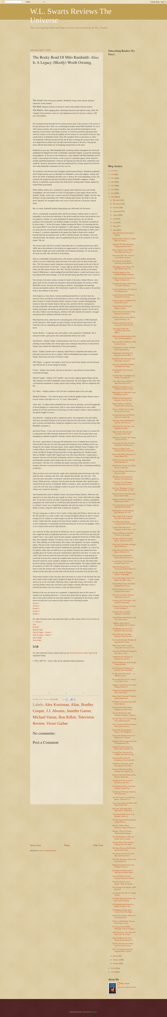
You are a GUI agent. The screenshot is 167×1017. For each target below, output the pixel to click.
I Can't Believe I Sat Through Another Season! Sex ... (122, 562)
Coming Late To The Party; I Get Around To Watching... (123, 601)
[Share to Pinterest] (74, 699)
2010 (113, 972)
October (116, 208)
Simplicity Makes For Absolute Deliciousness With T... (123, 500)
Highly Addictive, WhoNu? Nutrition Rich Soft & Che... (123, 405)
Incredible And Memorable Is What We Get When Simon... (123, 871)
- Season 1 (37, 622)
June (115, 222)
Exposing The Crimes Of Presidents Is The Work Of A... (123, 759)
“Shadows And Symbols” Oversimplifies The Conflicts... (124, 624)
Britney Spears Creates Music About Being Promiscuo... (122, 251)
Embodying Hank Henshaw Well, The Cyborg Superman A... (124, 337)
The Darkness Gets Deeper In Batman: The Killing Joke (122, 478)
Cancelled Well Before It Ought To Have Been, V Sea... (124, 652)
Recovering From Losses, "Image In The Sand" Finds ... (124, 680)
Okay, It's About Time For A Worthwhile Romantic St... (122, 939)
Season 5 (36, 614)
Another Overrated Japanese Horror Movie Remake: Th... (123, 748)
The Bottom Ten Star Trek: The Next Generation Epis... (123, 855)
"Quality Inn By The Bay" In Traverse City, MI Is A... (122, 658)
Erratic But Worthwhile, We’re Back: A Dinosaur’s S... (123, 551)
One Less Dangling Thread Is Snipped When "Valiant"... (122, 950)
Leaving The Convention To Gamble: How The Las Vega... (123, 753)
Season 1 (36, 603)
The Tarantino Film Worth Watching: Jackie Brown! (122, 262)
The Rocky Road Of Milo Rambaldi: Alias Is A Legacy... (123, 928)
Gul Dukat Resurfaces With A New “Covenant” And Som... (124, 285)
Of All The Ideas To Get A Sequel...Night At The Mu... (123, 883)
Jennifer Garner (79, 711)
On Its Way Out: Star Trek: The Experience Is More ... (123, 427)
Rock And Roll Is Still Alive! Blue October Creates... (124, 343)
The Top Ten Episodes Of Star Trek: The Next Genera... (122, 945)
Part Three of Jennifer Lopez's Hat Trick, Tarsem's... (124, 703)
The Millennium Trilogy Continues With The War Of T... (124, 523)
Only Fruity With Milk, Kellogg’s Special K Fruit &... (124, 545)
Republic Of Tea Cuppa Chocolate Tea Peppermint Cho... (124, 742)
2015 (113, 186)
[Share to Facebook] (71, 699)
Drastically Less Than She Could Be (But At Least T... (124, 393)
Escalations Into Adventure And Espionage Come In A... (123, 360)
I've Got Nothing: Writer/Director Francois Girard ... (124, 472)
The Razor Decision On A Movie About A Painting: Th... (123, 318)
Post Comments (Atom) (48, 851)
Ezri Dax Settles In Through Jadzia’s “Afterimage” (122, 573)
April (115, 230)
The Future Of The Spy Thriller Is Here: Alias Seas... (124, 793)
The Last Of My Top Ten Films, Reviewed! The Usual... (123, 410)
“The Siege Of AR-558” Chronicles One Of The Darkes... (121, 331)
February (116, 960)
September (117, 211)
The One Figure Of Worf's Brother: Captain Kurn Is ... (124, 821)
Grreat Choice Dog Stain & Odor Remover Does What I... (123, 313)
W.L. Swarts (124, 984)
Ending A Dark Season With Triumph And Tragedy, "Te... (123, 770)
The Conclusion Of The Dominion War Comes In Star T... (124, 725)
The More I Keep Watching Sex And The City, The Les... (123, 421)
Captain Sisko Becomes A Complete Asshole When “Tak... (124, 528)
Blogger (94, 1012)
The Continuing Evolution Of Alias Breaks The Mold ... (122, 506)
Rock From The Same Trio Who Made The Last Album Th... (123, 444)
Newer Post (35, 845)
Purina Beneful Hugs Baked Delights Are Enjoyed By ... (123, 708)
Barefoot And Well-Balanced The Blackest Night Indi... (124, 776)
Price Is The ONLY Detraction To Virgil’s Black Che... (124, 455)
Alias (75, 704)
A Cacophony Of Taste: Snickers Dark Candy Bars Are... (123, 348)
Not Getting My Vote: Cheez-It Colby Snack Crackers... (123, 256)
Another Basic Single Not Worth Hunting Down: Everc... (123, 585)
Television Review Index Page (81, 653)
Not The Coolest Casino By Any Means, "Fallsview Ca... (123, 798)
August (115, 215)
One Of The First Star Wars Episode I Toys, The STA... (122, 635)
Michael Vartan (44, 717)
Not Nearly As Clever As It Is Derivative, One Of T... (122, 781)
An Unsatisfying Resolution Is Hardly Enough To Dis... (123, 905)
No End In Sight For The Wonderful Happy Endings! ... (123, 273)
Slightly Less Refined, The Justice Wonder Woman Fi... (124, 686)
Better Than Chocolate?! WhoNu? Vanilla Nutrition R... (124, 697)
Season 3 (36, 608)
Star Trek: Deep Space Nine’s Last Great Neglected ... (124, 860)
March (115, 956)
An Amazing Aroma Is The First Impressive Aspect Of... (123, 416)
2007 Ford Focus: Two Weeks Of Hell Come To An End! (123, 933)
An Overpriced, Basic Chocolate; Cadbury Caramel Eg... (124, 787)
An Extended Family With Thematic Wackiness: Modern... (124, 714)
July (114, 219)
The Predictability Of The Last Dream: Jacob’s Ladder (123, 838)
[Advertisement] (77, 38)
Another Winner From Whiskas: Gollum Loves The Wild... (123, 843)
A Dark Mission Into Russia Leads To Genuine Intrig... (124, 618)
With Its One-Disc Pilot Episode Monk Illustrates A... (123, 461)
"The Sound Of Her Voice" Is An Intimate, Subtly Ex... (123, 815)
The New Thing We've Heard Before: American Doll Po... (123, 540)
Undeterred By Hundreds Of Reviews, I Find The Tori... (122, 399)
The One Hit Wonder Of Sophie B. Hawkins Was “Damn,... (124, 641)
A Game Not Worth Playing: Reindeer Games (122, 307)
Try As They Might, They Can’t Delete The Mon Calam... (123, 579)
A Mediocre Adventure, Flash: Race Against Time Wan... (122, 765)
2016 (113, 182)
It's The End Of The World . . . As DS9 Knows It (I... (123, 675)
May (115, 226)
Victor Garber (57, 723)
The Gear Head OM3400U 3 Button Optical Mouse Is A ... (123, 557)
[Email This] (64, 699)
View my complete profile (127, 987)
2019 (113, 171)
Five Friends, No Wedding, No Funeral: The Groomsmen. (123, 669)
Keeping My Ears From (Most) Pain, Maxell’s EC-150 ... (123, 512)
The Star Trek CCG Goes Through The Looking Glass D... (124, 720)
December (116, 200)
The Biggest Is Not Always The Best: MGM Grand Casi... (123, 268)
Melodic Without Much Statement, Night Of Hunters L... (124, 826)
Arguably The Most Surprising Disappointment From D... (123, 245)
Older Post (98, 845)
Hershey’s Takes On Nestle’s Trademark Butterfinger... (122, 832)
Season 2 (36, 606)
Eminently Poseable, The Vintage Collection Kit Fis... (124, 438)
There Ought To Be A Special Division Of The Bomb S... (122, 517)
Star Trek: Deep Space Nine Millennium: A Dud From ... (123, 810)
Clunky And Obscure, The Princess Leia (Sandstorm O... (124, 290)
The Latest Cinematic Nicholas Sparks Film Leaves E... (123, 596)
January (116, 963)
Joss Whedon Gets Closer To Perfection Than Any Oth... (122, 630)
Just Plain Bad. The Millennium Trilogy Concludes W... (123, 377)
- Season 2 (42, 632)
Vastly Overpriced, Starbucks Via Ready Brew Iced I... (124, 301)
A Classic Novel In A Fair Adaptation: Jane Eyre (121, 613)
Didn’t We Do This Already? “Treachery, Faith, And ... (122, 433)
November (117, 204)
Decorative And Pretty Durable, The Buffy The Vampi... (123, 365)
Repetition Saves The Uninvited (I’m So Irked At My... (123, 495)
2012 (113, 197)
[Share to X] (69, 699)
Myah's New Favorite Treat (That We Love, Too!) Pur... (124, 467)
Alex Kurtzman (57, 704)
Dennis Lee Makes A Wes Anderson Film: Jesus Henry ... (124, 450)
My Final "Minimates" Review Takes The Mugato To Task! (123, 489)
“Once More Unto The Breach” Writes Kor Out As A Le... (123, 382)
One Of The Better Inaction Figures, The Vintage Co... (122, 731)
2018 (113, 174)
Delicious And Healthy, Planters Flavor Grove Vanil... (123, 922)
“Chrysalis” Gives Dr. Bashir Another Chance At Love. (122, 483)
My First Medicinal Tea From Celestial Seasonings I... (122, 590)
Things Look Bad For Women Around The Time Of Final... (123, 324)
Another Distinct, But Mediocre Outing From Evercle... (123, 296)
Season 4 (36, 611)
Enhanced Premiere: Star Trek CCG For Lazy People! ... (122, 534)
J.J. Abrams (55, 711)
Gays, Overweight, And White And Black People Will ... (124, 804)
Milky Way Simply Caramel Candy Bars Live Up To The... (123, 646)
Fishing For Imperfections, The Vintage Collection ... (123, 866)
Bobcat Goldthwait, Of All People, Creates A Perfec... (124, 663)
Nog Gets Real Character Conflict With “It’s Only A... (124, 240)
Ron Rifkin (67, 717)
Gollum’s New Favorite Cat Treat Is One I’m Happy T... (124, 607)
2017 (113, 178)
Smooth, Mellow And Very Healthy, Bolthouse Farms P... (123, 877)
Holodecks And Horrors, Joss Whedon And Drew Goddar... (123, 388)
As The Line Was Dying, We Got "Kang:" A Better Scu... (123, 279)
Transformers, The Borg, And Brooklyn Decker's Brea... (122, 354)
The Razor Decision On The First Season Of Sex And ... (124, 849)
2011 (113, 968)
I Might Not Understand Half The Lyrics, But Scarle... (124, 691)
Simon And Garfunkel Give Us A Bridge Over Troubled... (123, 737)
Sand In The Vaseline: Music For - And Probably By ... (124, 916)
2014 (113, 189)
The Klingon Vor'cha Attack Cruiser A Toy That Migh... (122, 911)
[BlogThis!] (66, 699)
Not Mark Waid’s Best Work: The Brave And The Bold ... (124, 900)
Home (67, 845)
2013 (113, 193)
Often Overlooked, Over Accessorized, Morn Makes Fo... (124, 568)
